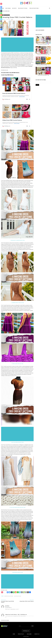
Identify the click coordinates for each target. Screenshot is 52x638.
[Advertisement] (17, 45)
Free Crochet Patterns (23, 9)
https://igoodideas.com (8, 607)
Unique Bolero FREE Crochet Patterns (27, 601)
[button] (49, 8)
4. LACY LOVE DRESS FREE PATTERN (17, 442)
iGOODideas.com (26, 630)
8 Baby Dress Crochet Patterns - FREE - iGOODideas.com (16, 614)
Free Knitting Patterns (34, 9)
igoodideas (3, 19)
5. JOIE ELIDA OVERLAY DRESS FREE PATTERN (17, 507)
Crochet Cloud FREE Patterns (7, 75)
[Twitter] (1, 9)
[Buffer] (1, 27)
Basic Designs (8, 8)
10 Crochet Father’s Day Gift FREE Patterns (10, 72)
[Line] (1, 13)
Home (3, 8)
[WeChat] (1, 23)
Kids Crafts (14, 8)
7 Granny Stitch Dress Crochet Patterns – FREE (43, 54)
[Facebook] (1, 7)
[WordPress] (1, 21)
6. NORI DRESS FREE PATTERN (17, 572)
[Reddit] (1, 15)
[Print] (1, 25)
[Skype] (1, 19)
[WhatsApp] (1, 17)
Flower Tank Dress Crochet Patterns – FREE (43, 44)
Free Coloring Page (6, 11)
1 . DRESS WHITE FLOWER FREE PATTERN (17, 240)
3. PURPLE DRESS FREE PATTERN (17, 363)
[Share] (1, 29)
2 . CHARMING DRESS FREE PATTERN (17, 302)
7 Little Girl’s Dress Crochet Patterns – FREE (43, 75)
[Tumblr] (1, 11)
